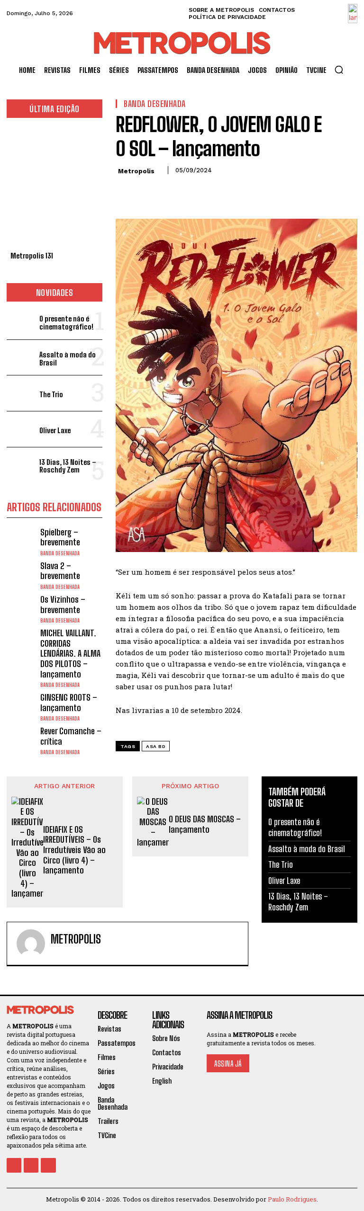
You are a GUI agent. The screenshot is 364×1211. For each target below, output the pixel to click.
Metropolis (136, 171)
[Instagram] (31, 1165)
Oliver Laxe (55, 430)
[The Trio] (21, 393)
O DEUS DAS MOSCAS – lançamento (205, 824)
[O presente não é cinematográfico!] (21, 322)
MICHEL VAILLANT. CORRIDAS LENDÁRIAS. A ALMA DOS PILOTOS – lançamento (70, 653)
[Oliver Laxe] (21, 429)
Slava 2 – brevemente (60, 571)
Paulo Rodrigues (292, 1199)
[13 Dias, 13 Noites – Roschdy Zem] (21, 465)
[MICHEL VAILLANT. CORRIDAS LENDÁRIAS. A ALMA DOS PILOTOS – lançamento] (21, 642)
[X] (146, 191)
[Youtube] (48, 1165)
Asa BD (155, 746)
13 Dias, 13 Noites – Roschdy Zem (67, 466)
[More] (213, 191)
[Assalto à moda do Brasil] (21, 358)
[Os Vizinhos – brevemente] (21, 609)
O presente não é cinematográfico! (66, 322)
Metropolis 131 (31, 255)
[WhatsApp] (190, 191)
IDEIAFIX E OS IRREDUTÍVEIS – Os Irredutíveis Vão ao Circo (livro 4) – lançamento (74, 850)
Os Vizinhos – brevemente (62, 604)
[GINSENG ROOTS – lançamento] (21, 707)
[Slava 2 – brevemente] (21, 575)
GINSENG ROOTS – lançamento (68, 702)
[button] (338, 69)
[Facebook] (125, 191)
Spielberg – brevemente (60, 537)
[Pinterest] (168, 191)
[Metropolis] (31, 943)
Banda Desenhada (60, 553)
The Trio (51, 394)
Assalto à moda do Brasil (67, 358)
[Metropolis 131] (54, 187)
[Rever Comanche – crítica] (21, 740)
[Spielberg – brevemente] (21, 541)
